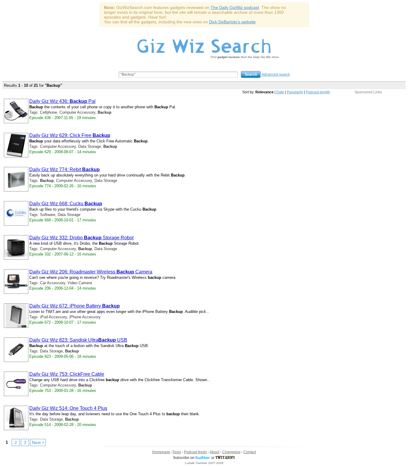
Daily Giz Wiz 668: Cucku (65, 203)
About (214, 452)
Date (280, 92)
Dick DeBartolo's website (232, 21)
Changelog (231, 452)
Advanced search (276, 74)
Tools (176, 452)
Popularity (295, 92)
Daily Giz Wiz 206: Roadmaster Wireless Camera (90, 271)
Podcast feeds (195, 452)
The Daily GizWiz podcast (235, 7)
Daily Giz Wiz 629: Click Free (69, 135)
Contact (249, 452)
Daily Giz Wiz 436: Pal (62, 101)
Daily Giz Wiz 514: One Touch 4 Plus (68, 408)
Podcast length (318, 92)
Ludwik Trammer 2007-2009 (204, 463)
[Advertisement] (368, 131)
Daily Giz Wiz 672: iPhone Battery (74, 305)
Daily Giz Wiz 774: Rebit (64, 169)
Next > (38, 442)
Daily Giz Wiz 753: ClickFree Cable (66, 374)
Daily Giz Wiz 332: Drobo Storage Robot (81, 237)
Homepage (161, 452)
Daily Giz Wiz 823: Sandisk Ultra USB (78, 340)
